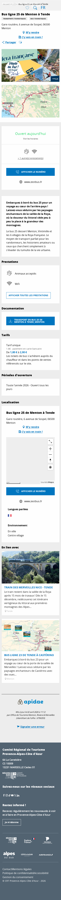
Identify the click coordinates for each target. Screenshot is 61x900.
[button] (35, 8)
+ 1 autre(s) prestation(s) (30, 158)
